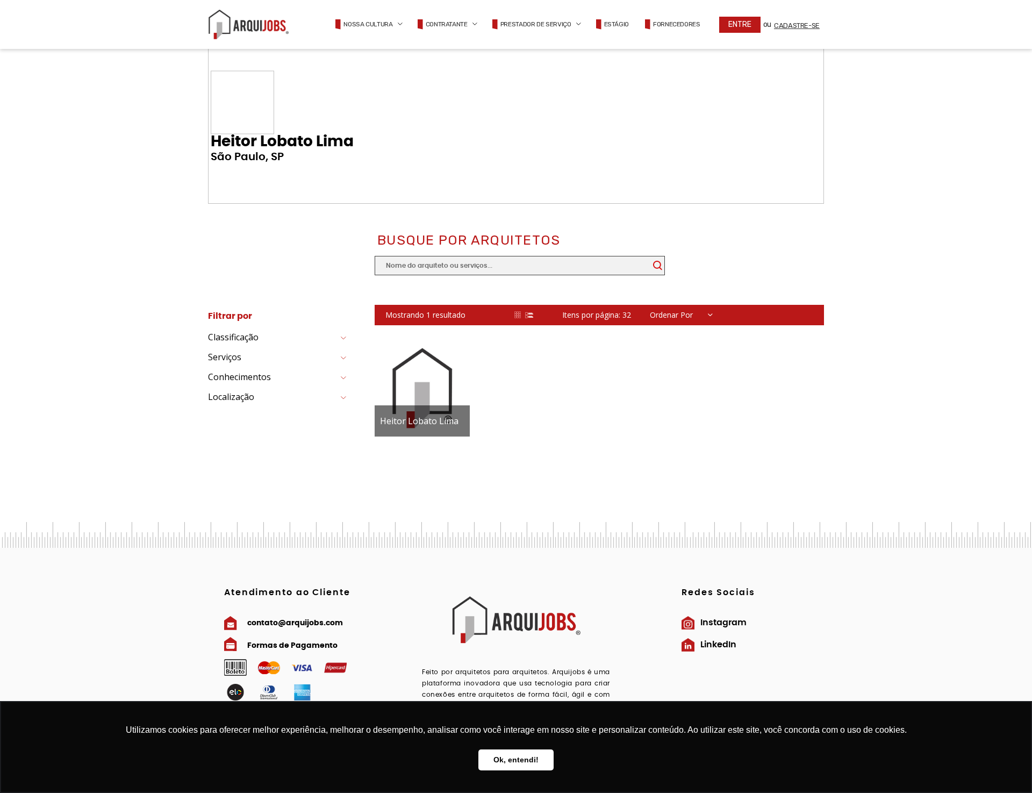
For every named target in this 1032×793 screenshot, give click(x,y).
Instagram (723, 622)
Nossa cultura (367, 24)
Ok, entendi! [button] (516, 759)
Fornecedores (676, 24)
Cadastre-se (797, 26)
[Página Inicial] (248, 24)
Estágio (616, 24)
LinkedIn (718, 644)
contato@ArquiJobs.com (295, 623)
